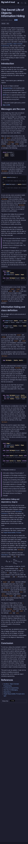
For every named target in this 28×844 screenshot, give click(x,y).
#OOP (4, 95)
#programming (7, 88)
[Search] (21, 3)
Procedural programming (11, 688)
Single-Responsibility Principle (12, 532)
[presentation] (14, 561)
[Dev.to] (17, 20)
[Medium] (15, 20)
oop (8, 23)
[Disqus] (14, 723)
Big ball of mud (8, 2)
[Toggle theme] (25, 3)
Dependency (5, 554)
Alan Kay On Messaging (11, 690)
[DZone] (13, 20)
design (3, 23)
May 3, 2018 (6, 105)
